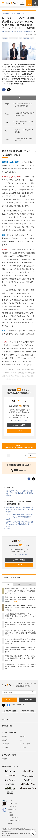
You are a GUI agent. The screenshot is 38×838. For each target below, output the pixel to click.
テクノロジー (23, 747)
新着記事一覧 (7, 725)
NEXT (31, 455)
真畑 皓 (4, 31)
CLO (32, 38)
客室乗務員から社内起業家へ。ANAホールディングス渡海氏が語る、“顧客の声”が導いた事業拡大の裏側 (20, 658)
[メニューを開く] (3, 3)
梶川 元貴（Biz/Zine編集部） (25, 31)
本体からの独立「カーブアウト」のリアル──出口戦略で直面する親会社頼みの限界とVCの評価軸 (20, 666)
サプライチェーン (13, 38)
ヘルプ (10, 801)
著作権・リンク (12, 803)
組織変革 (4, 740)
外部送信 (10, 823)
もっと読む (7, 528)
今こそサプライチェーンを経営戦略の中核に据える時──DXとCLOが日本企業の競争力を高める (20, 493)
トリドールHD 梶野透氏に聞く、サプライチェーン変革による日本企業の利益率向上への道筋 (20, 517)
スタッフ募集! (12, 806)
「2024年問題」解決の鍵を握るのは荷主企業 (24, 114)
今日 (8, 584)
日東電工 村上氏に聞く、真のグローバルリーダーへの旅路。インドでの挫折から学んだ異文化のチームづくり (20, 591)
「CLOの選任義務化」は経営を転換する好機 (24, 122)
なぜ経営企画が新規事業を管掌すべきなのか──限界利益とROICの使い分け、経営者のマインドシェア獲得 (20, 616)
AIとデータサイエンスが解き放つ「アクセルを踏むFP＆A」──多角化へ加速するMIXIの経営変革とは (20, 633)
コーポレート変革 (25, 744)
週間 (19, 584)
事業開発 (4, 736)
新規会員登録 (20, 425)
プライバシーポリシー (14, 820)
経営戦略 (22, 736)
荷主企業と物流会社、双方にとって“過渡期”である (24, 105)
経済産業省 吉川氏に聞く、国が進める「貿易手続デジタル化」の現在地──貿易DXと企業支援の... (20, 509)
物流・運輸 (26, 38)
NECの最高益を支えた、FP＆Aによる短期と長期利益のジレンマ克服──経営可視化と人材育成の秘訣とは (20, 607)
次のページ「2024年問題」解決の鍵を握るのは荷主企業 (19, 446)
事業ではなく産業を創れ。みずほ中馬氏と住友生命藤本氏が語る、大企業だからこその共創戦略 (20, 624)
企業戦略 (5, 38)
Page (7, 114)
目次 (19, 97)
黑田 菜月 (11, 31)
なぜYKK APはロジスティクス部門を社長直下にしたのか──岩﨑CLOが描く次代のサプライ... (19, 524)
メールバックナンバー (20, 420)
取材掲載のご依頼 (28, 711)
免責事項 (10, 812)
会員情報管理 (12, 809)
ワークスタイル (6, 747)
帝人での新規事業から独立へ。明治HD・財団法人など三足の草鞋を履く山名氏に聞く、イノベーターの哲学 (20, 641)
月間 (30, 584)
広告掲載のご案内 (10, 711)
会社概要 (10, 815)
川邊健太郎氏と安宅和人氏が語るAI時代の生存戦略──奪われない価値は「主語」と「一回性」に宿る (20, 649)
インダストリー (6, 744)
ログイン (20, 431)
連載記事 (4, 759)
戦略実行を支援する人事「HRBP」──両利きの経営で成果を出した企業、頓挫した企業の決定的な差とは (20, 599)
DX (20, 38)
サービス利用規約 (13, 818)
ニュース (5, 719)
